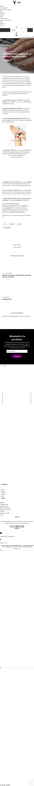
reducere (19, 224)
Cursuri (4, 51)
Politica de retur (4, 506)
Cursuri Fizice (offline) (5, 9)
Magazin (2, 502)
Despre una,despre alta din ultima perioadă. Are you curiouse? (16, 276)
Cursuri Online (3, 8)
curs (5, 224)
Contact (2, 15)
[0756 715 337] (0, 540)
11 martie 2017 (7, 279)
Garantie (2, 511)
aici (3, 217)
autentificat (12, 316)
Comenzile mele (4, 504)
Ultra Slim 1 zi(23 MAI (9, 150)
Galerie (3, 491)
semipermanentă (7, 227)
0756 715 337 (3, 543)
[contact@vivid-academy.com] (1, 533)
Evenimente (12, 51)
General (7, 297)
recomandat (12, 224)
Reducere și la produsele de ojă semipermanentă (17, 121)
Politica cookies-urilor (5, 509)
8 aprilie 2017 (7, 302)
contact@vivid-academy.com (7, 536)
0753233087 (26, 215)
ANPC (1, 515)
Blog (1, 11)
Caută (7, 30)
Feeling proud (6, 299)
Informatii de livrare (5, 508)
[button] (16, 27)
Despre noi (2, 13)
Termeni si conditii (4, 513)
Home (1, 6)
